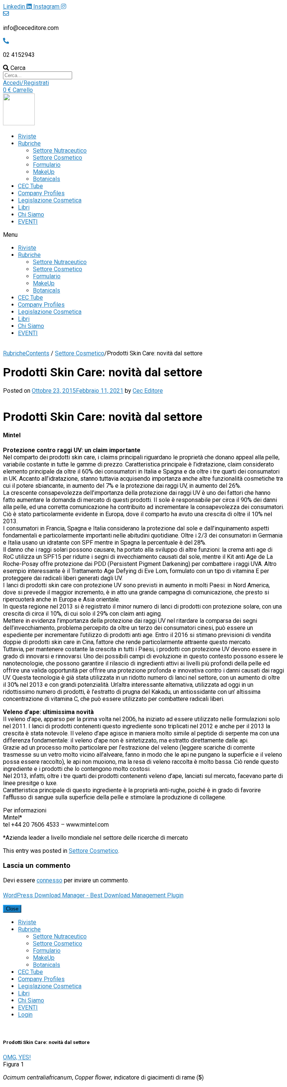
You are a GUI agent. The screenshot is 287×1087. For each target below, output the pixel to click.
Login (25, 1014)
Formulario (47, 164)
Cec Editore (148, 390)
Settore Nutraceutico (60, 150)
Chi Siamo (31, 214)
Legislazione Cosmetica (49, 200)
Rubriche (29, 143)
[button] (26, 82)
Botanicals (46, 179)
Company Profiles (41, 193)
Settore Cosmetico (57, 157)
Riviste (27, 136)
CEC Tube (30, 186)
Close (12, 909)
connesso (49, 880)
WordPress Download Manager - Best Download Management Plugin (93, 895)
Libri (24, 207)
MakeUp (44, 171)
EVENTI (28, 221)
